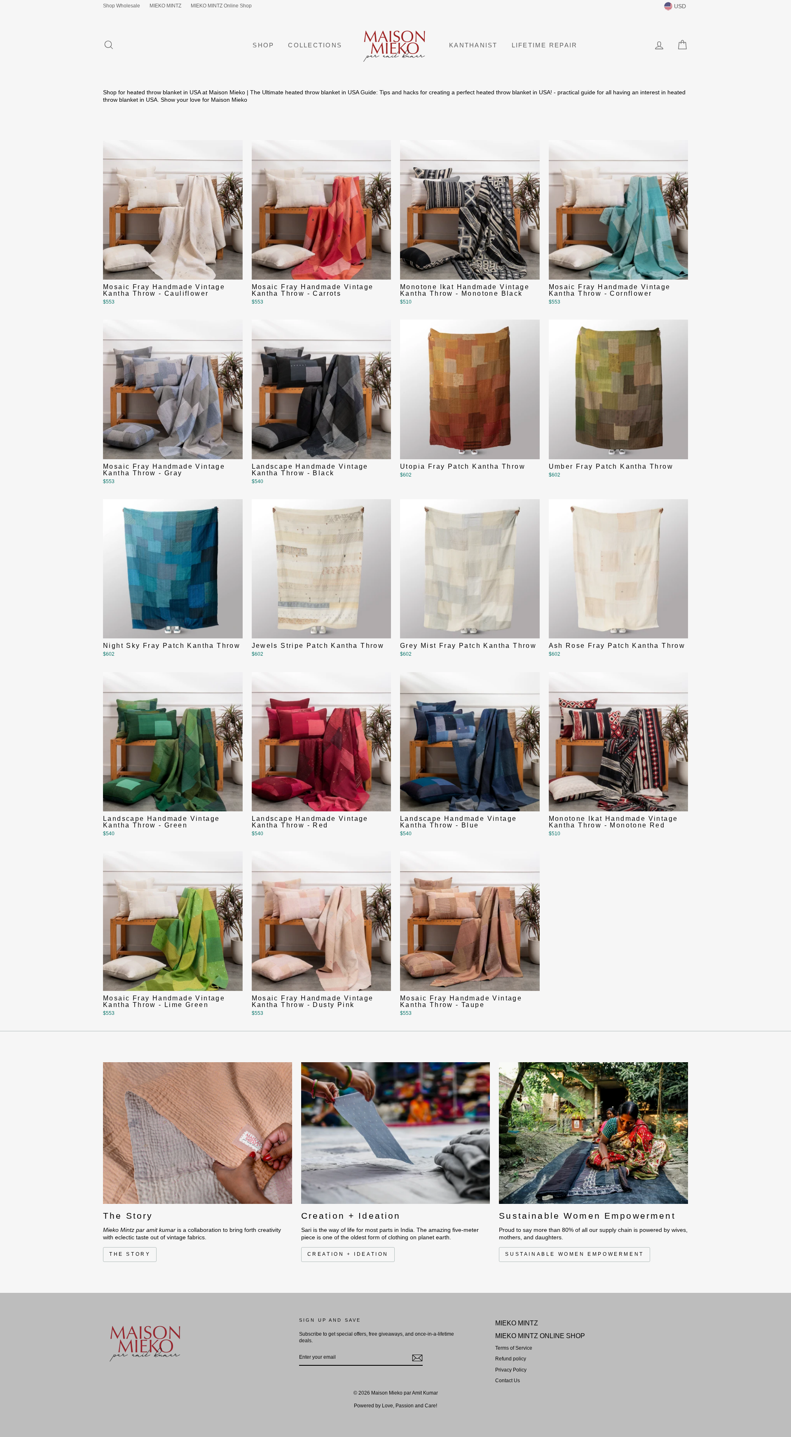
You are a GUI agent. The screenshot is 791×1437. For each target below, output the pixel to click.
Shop (263, 45)
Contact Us (507, 1380)
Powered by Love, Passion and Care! (395, 1406)
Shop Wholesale (121, 6)
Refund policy (510, 1359)
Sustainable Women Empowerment (574, 1254)
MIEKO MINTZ (165, 6)
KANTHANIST (473, 45)
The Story (129, 1254)
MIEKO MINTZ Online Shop (221, 6)
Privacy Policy (511, 1370)
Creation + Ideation (347, 1254)
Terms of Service (513, 1348)
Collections (315, 45)
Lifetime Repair (545, 45)
